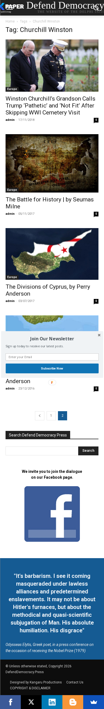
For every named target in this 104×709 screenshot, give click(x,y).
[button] (52, 339)
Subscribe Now (52, 368)
